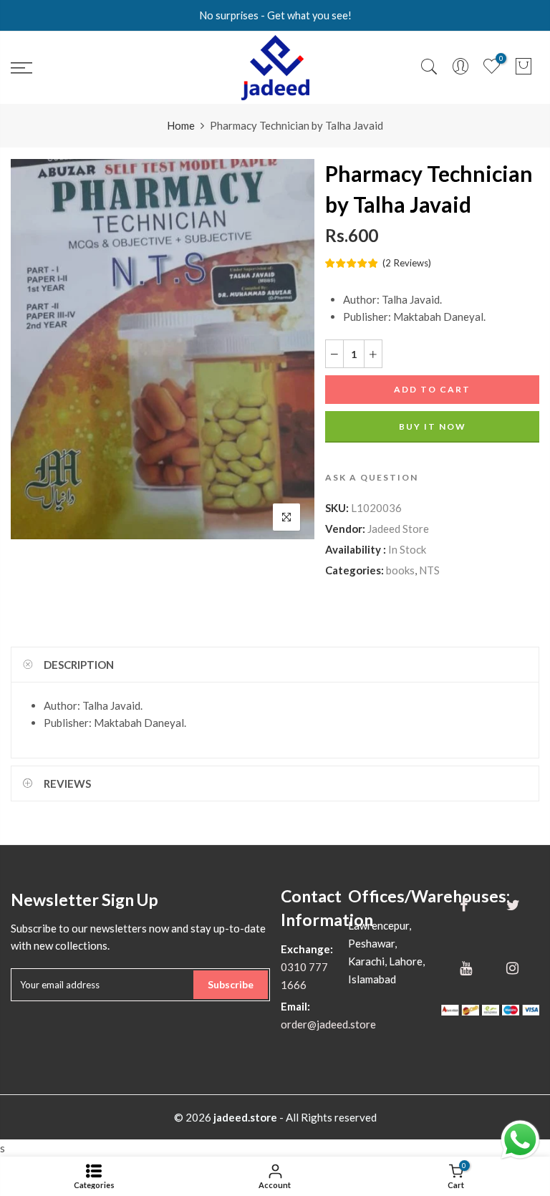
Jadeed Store (398, 528)
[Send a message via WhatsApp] (520, 1139)
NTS (429, 570)
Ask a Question (371, 477)
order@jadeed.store (328, 1024)
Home (181, 125)
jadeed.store (245, 1117)
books (400, 570)
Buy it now (432, 426)
